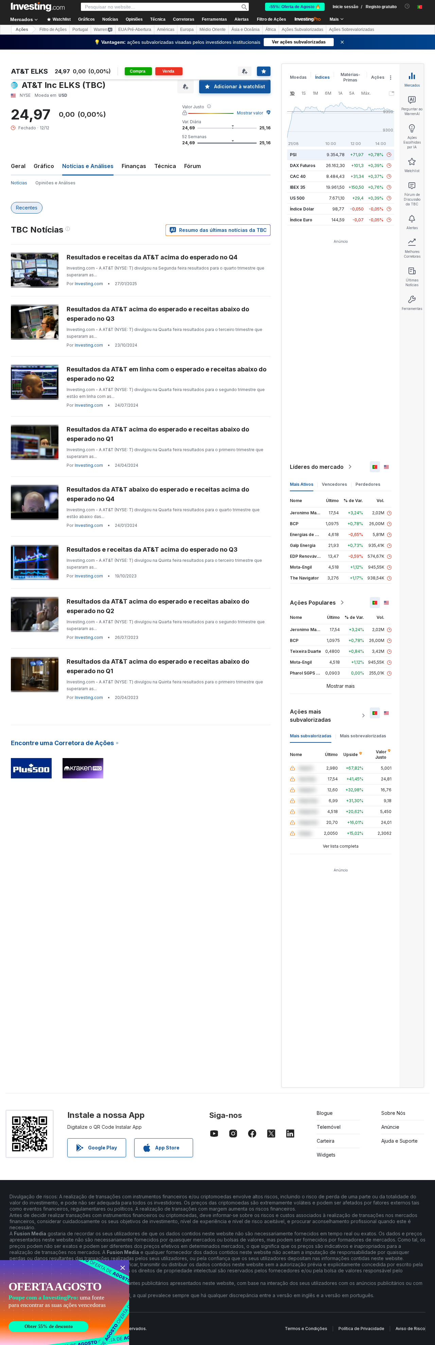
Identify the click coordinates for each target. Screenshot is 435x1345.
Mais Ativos (301, 484)
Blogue (325, 1113)
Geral (18, 166)
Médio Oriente (212, 29)
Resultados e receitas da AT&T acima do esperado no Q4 (152, 257)
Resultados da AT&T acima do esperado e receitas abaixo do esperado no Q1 (158, 434)
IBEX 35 (297, 187)
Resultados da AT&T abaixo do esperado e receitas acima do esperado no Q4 (158, 494)
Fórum (192, 166)
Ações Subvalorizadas (302, 29)
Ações (22, 29)
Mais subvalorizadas (310, 735)
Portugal (80, 29)
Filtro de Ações (271, 19)
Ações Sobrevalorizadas (351, 29)
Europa (187, 29)
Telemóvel (329, 1127)
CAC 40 (298, 176)
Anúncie (390, 1127)
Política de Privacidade (361, 1328)
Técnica (165, 166)
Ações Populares (313, 602)
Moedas (298, 77)
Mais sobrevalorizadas (363, 735)
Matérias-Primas (350, 77)
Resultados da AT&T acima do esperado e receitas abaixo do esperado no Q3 (158, 314)
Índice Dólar (302, 208)
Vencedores (334, 484)
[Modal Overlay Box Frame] (64, 1302)
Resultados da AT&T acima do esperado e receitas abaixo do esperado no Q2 (158, 606)
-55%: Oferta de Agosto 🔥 (294, 6)
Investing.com (89, 283)
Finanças (134, 166)
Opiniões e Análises (55, 182)
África (270, 29)
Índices (322, 77)
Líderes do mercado (317, 466)
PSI (293, 154)
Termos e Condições (306, 1328)
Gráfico (44, 166)
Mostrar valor (250, 112)
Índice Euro (301, 219)
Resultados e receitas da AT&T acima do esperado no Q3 (152, 549)
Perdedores (367, 484)
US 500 (297, 198)
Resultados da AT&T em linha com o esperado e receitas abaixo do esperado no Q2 (166, 374)
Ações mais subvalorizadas (310, 715)
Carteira (325, 1141)
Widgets (326, 1155)
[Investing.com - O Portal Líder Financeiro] (38, 7)
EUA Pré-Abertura (134, 29)
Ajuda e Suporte (399, 1141)
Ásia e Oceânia (245, 29)
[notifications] (407, 6)
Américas (165, 29)
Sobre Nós (393, 1113)
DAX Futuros (302, 165)
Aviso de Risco (410, 1328)
